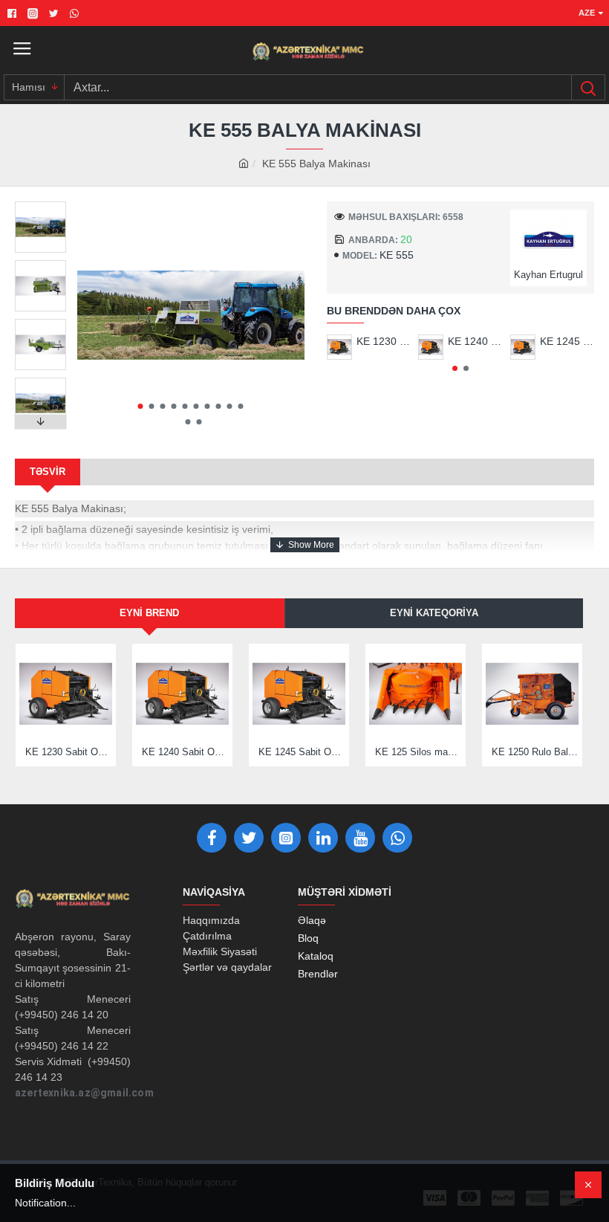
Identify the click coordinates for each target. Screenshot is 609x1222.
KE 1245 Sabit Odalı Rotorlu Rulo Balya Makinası (567, 341)
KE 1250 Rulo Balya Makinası (535, 751)
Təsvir (47, 471)
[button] (140, 406)
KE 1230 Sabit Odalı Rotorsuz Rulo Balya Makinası (383, 341)
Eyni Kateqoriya (434, 612)
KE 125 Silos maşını (418, 751)
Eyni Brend (149, 612)
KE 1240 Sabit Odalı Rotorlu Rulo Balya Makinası (475, 341)
